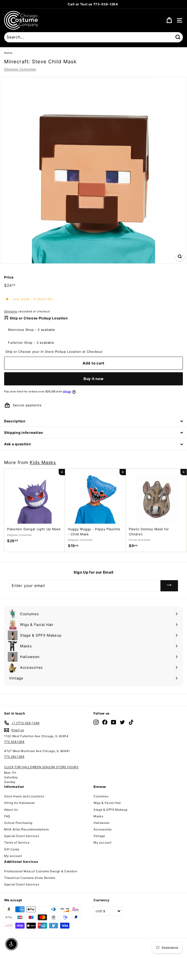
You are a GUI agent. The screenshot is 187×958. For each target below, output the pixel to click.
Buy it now (94, 378)
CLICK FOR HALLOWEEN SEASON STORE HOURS (41, 767)
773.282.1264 (14, 756)
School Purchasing (18, 823)
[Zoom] (179, 256)
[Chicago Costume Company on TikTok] (131, 722)
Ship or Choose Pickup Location (39, 318)
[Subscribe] (169, 585)
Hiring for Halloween (19, 803)
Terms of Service (16, 842)
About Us (11, 809)
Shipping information (23, 432)
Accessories (103, 829)
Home (8, 53)
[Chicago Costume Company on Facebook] (104, 722)
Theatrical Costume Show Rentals (29, 878)
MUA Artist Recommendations (26, 829)
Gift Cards (11, 849)
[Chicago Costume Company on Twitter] (122, 722)
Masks (98, 816)
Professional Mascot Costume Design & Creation (40, 871)
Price (8, 277)
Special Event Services (21, 836)
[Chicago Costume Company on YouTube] (113, 722)
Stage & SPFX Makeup (110, 809)
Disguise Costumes (20, 69)
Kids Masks (43, 462)
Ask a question (17, 444)
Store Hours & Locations (117, 4)
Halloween (102, 823)
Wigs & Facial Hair (107, 803)
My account (13, 856)
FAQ (7, 816)
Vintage (99, 836)
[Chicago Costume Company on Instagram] (96, 722)
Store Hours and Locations (24, 796)
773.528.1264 (14, 742)
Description (15, 421)
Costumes (101, 796)
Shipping (10, 311)
